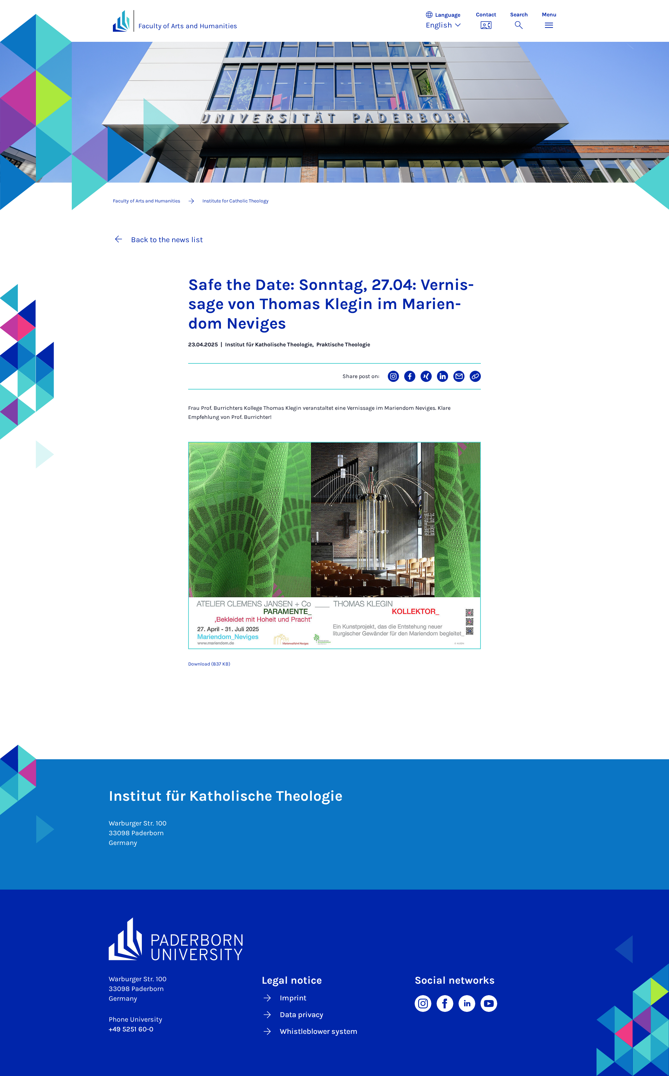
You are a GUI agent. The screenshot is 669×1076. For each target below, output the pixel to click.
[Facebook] (445, 1003)
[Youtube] (488, 1003)
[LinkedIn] (467, 1003)
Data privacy (301, 1014)
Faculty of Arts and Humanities (187, 26)
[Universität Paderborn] (335, 939)
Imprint (293, 997)
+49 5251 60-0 (131, 1029)
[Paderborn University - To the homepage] (121, 21)
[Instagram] (423, 1003)
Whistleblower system (318, 1031)
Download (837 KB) (209, 664)
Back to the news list (167, 239)
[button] (447, 20)
